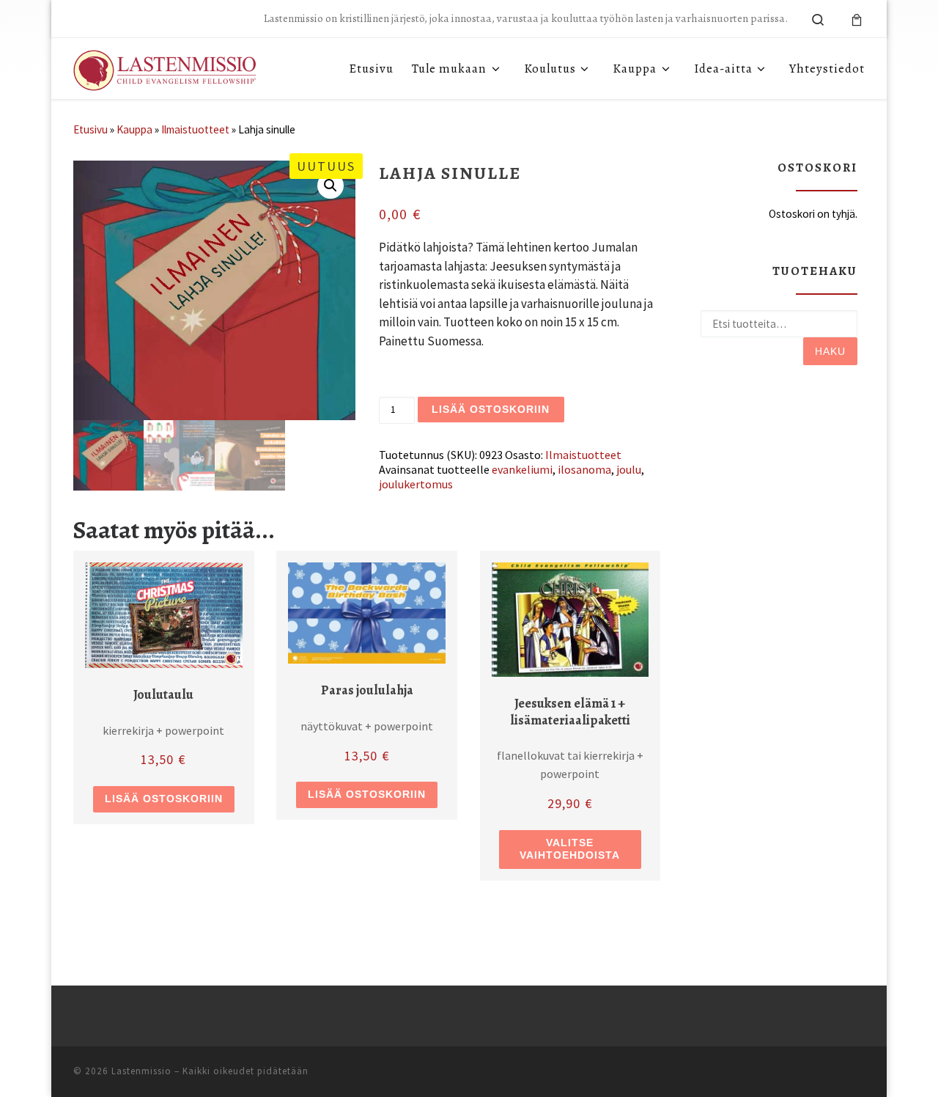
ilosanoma (584, 469)
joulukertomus (416, 484)
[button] (330, 185)
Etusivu (90, 129)
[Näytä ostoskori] (857, 18)
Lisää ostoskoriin (491, 409)
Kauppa (134, 129)
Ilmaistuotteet (195, 129)
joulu (628, 469)
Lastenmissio (141, 1071)
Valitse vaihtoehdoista (570, 849)
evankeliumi (522, 469)
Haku (830, 351)
